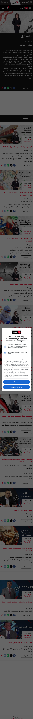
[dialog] (16, 359)
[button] (16, 357)
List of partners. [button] (25, 367)
